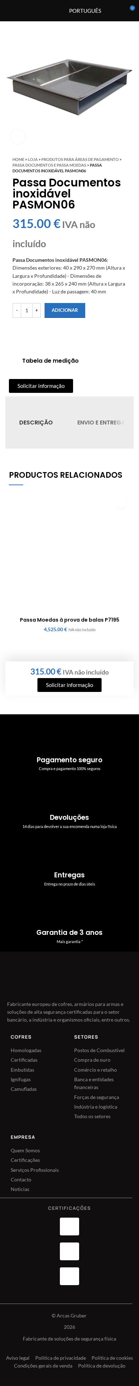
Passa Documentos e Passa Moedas (49, 165)
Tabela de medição (50, 361)
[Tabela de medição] (13, 361)
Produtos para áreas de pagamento (80, 159)
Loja (33, 159)
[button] (120, 502)
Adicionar (65, 310)
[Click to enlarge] (18, 137)
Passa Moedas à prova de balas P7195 (69, 619)
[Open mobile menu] (47, 11)
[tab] (36, 422)
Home (18, 159)
